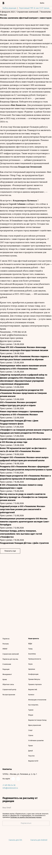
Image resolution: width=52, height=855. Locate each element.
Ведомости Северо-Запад (37, 720)
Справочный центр (9, 689)
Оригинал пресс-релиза (12, 338)
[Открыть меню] (48, 3)
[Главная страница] (3, 3)
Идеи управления (34, 725)
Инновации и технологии (37, 700)
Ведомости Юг (33, 761)
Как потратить (33, 705)
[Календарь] (23, 3)
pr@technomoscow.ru (17, 335)
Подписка (6, 639)
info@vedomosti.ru (10, 788)
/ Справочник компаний (27, 12)
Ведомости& (32, 689)
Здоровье (31, 669)
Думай (30, 751)
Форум (30, 715)
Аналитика (32, 654)
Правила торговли (35, 684)
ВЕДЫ (30, 644)
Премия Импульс (34, 679)
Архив (5, 679)
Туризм (30, 710)
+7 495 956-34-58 (9, 785)
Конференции (33, 674)
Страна (30, 735)
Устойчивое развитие (36, 740)
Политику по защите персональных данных (26, 817)
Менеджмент (7, 674)
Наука (30, 664)
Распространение (9, 695)
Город (30, 649)
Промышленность (34, 659)
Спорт (30, 730)
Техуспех (31, 756)
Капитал (31, 695)
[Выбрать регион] (33, 3)
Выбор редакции (9, 8)
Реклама (6, 644)
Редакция (6, 669)
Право (30, 746)
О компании (7, 664)
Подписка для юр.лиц (10, 659)
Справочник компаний (11, 654)
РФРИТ (5, 649)
